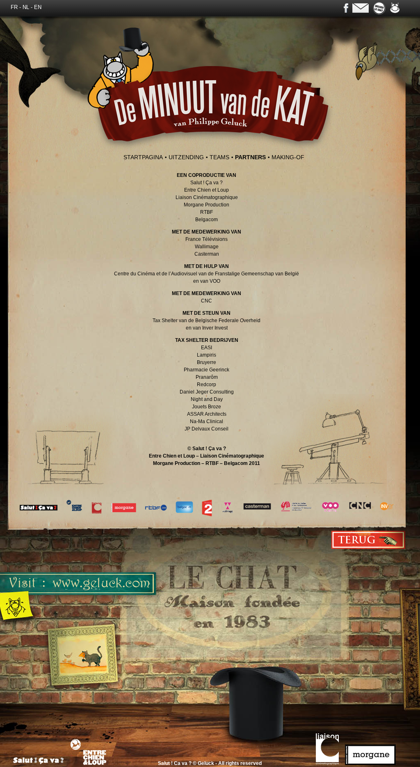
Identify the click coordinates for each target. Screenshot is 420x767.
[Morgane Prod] (372, 763)
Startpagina (143, 157)
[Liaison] (329, 763)
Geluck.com (394, 7)
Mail (360, 8)
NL (26, 7)
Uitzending (186, 157)
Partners (250, 157)
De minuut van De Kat (211, 89)
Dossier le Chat (379, 8)
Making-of (288, 157)
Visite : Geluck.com (178, 626)
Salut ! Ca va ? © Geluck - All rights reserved (210, 763)
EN (37, 7)
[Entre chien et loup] (91, 763)
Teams (219, 157)
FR (14, 7)
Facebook (346, 8)
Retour (368, 540)
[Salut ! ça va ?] (41, 763)
